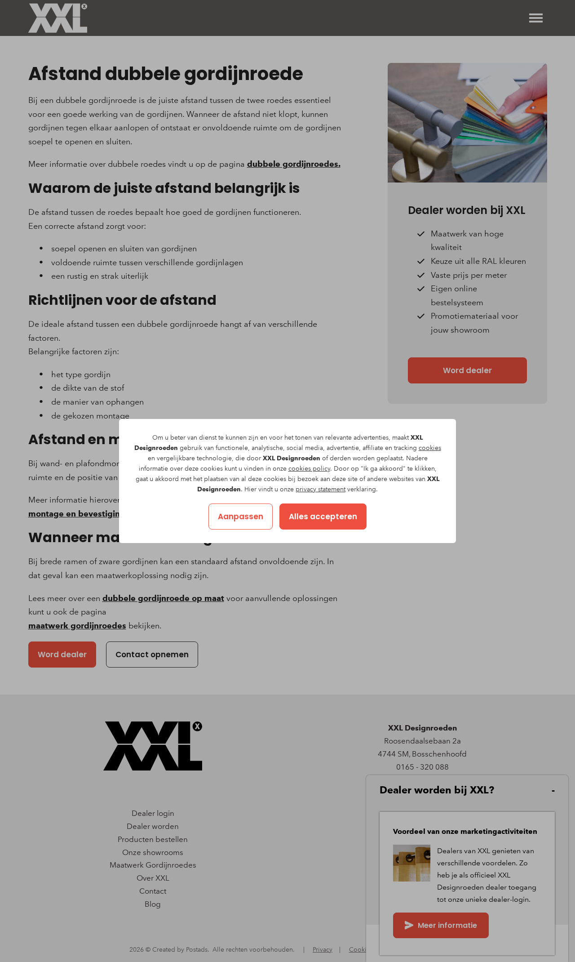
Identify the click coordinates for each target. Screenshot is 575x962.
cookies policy (309, 468)
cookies (430, 448)
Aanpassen (240, 516)
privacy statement (320, 489)
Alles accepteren (323, 516)
